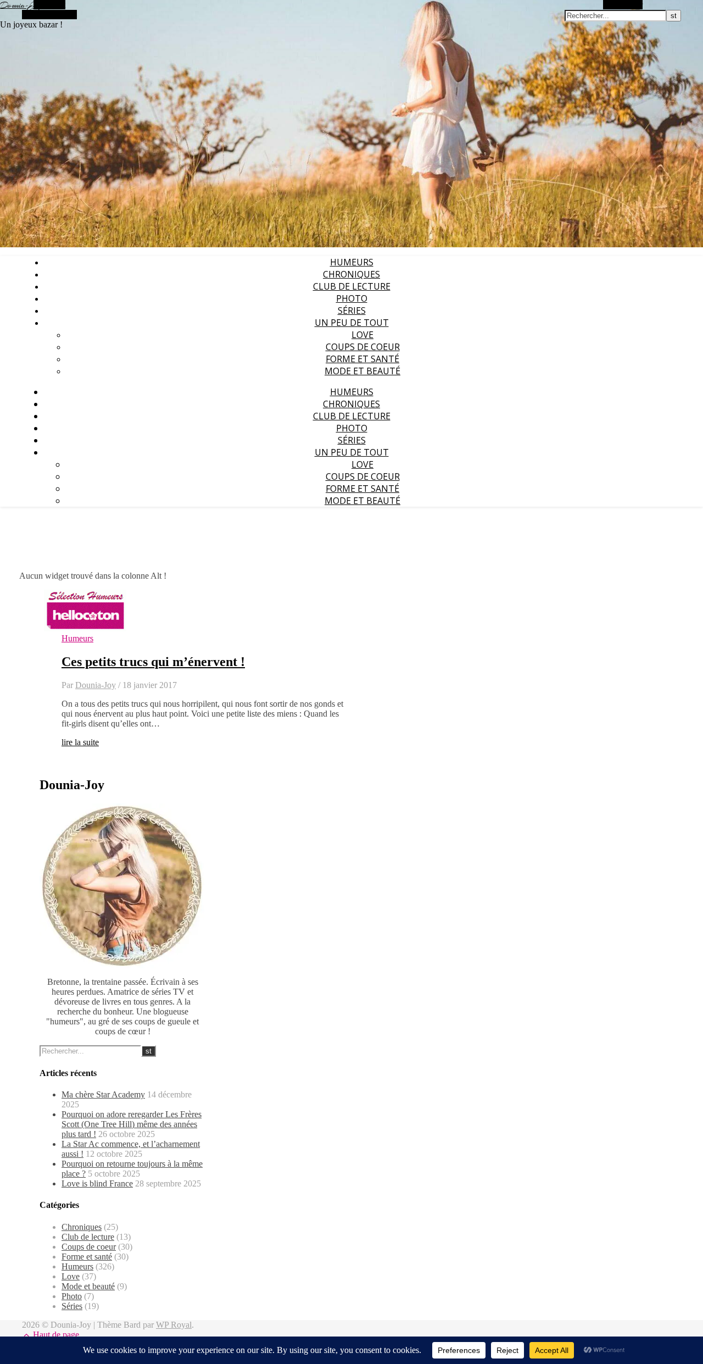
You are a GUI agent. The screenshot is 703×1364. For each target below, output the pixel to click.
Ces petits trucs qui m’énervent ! (153, 662)
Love (362, 335)
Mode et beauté (362, 371)
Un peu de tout (352, 323)
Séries (352, 310)
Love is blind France (97, 1183)
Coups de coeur (363, 347)
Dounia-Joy (21, 5)
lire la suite (80, 742)
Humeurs (351, 262)
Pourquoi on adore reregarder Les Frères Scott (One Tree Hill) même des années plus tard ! (132, 1124)
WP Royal (174, 1324)
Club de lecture (351, 286)
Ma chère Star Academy (103, 1094)
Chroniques (351, 274)
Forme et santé (362, 359)
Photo (351, 298)
